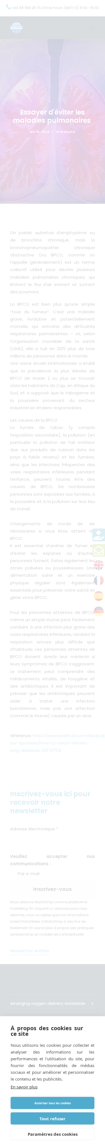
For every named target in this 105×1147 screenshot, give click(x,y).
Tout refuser (52, 1118)
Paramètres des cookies (53, 1134)
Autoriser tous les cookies (52, 1103)
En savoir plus (24, 1087)
